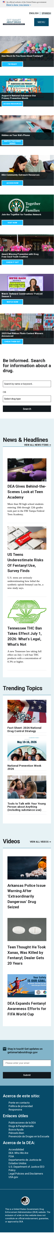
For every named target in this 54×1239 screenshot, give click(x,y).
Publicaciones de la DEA (22, 1122)
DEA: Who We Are (18, 1152)
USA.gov (13, 1177)
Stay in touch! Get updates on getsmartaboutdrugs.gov (25, 1050)
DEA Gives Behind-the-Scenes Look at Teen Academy (26, 491)
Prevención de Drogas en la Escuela (29, 1136)
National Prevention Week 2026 (24, 767)
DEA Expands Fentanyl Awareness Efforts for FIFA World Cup (26, 1008)
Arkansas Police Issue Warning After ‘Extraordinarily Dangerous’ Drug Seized (26, 896)
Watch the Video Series (12, 142)
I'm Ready (12, 64)
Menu (41, 22)
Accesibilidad (16, 1149)
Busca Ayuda (16, 1129)
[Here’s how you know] (27, 3)
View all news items (36, 445)
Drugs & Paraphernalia (21, 1126)
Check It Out (12, 262)
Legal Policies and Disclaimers (26, 1173)
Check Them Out (12, 341)
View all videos (39, 842)
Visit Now (12, 223)
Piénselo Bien (16, 1132)
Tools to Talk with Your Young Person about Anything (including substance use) (26, 807)
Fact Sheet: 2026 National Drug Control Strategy (24, 729)
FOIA (11, 1156)
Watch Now (12, 302)
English (33, 13)
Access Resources (12, 104)
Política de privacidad (21, 1106)
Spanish (46, 13)
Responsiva (15, 1109)
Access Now (12, 183)
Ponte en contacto (19, 1102)
